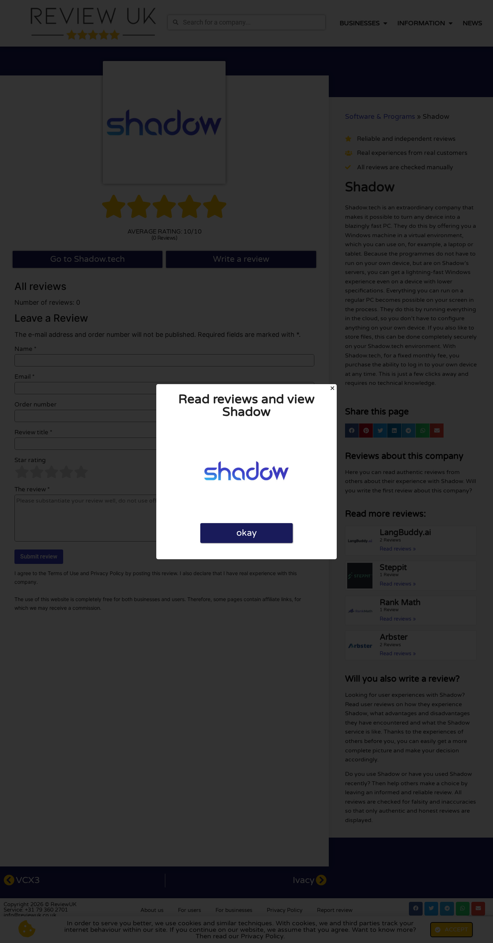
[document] (246, 471)
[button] (332, 388)
